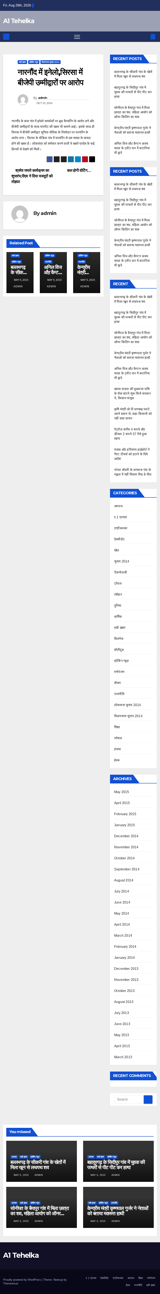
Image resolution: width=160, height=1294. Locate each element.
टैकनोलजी (120, 572)
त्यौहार (118, 594)
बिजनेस (118, 638)
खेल (116, 550)
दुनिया (117, 605)
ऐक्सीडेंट (119, 539)
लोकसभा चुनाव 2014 (127, 705)
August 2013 (123, 1002)
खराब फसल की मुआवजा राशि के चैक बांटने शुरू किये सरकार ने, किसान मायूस (132, 393)
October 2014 (124, 858)
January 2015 (124, 825)
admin (42, 98)
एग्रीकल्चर (120, 528)
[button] (146, 36)
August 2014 (123, 880)
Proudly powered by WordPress (22, 1279)
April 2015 (122, 803)
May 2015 (121, 792)
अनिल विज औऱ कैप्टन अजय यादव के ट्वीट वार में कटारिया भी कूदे (132, 148)
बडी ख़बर (22, 62)
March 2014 (123, 935)
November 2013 (126, 979)
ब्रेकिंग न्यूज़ (33, 62)
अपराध (118, 506)
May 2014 (121, 913)
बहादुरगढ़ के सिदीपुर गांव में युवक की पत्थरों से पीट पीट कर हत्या (133, 92)
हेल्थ (117, 760)
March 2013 (123, 1057)
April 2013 (122, 1046)
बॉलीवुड (119, 649)
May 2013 (121, 1035)
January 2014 (124, 957)
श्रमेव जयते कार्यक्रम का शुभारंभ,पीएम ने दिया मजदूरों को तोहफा (31, 176)
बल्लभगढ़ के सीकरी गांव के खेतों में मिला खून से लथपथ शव (37, 1164)
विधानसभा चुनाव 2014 (50, 62)
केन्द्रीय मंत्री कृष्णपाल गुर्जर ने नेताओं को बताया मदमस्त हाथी (117, 1210)
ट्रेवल (118, 583)
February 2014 (125, 946)
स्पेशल (118, 738)
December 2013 (126, 968)
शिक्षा (117, 727)
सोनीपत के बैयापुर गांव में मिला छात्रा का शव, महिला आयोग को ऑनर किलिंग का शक (133, 112)
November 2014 (126, 847)
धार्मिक (118, 616)
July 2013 (121, 1013)
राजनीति (48, 262)
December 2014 (126, 836)
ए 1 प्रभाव (120, 517)
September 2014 (126, 869)
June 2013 (122, 1024)
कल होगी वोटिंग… (79, 170)
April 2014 (122, 924)
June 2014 (122, 902)
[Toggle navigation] (77, 36)
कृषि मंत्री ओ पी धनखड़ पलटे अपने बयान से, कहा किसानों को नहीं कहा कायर (133, 413)
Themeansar (10, 1283)
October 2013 (124, 991)
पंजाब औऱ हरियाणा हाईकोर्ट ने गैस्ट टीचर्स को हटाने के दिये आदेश (132, 454)
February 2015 (125, 814)
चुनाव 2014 (121, 561)
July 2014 (121, 891)
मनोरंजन (119, 672)
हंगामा (117, 749)
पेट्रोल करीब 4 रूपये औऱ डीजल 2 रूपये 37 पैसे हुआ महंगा (130, 434)
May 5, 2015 (22, 1175)
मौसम (117, 683)
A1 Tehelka (18, 21)
